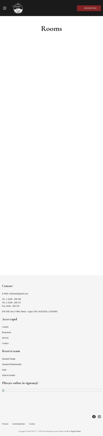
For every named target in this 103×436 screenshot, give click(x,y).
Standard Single (14, 170)
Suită (6, 132)
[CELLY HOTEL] (17, 8)
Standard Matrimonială (19, 207)
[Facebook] (94, 416)
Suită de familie (13, 245)
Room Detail (9, 151)
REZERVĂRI (90, 8)
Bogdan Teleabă (76, 431)
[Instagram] (99, 416)
